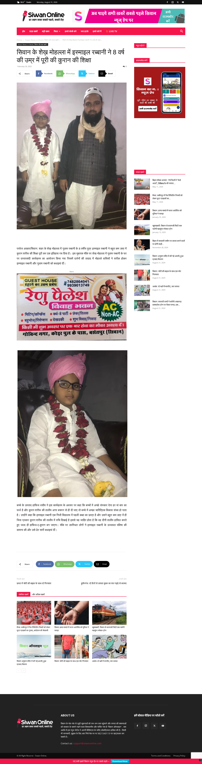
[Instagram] (172, 2)
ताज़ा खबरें (33, 31)
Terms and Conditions (160, 750)
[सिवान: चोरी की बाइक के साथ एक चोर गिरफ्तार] (71, 641)
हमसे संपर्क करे (70, 31)
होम (23, 31)
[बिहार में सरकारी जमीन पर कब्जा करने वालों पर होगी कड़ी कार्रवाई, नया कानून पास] (142, 244)
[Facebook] (167, 2)
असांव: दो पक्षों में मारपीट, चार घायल (105, 656)
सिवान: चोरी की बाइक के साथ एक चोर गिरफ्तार (71, 656)
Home (19, 40)
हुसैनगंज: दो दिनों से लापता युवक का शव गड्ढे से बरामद (104, 578)
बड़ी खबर (45, 31)
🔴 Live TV (111, 31)
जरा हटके (84, 31)
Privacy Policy (179, 750)
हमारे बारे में (97, 31)
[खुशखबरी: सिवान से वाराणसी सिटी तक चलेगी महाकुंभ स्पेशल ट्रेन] (109, 608)
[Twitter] (177, 2)
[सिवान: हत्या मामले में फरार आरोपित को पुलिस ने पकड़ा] (71, 608)
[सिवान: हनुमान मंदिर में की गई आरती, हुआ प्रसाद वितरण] (34, 641)
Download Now (120, 761)
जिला (56, 31)
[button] (181, 31)
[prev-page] (19, 666)
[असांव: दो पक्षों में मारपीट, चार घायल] (109, 641)
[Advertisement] (72, 238)
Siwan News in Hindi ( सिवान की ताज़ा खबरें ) (42, 40)
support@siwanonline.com (87, 738)
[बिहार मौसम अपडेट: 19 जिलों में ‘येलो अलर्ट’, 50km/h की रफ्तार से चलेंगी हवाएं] (142, 184)
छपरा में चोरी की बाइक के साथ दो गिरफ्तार (34, 578)
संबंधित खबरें (23, 589)
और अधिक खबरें (38, 589)
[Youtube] (183, 2)
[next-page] (24, 666)
